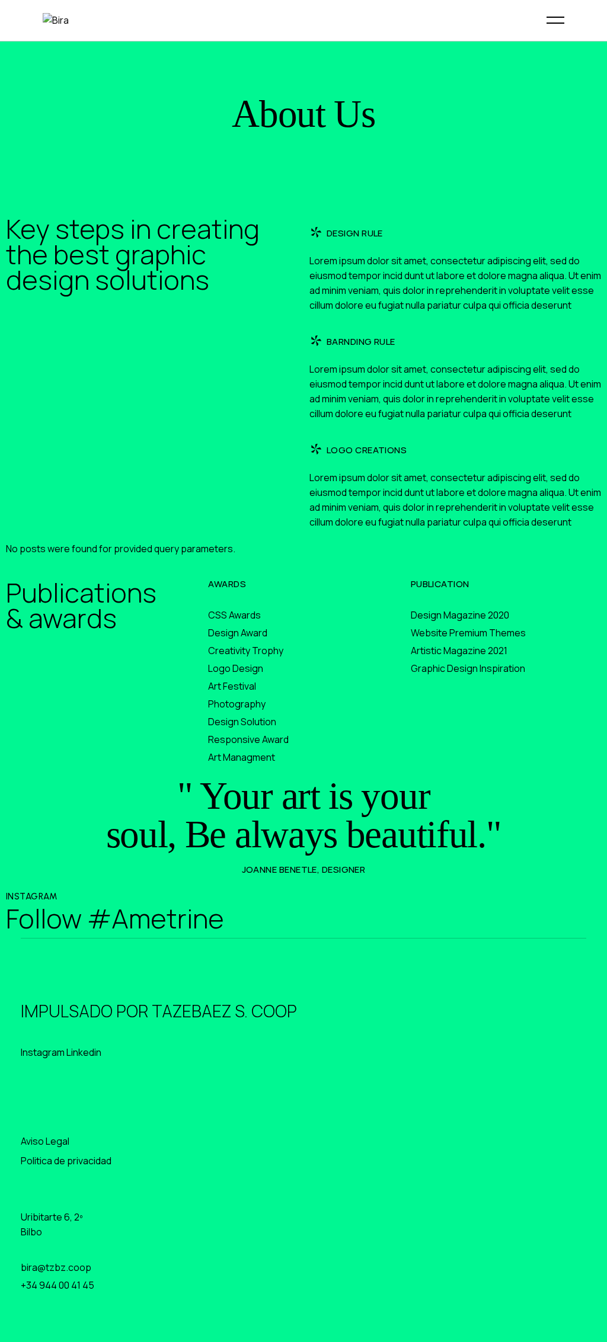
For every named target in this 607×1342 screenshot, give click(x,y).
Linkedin (83, 1052)
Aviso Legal (45, 1141)
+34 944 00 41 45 (57, 1285)
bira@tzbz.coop (56, 1267)
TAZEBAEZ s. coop (224, 1011)
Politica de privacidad (66, 1160)
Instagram (43, 1052)
